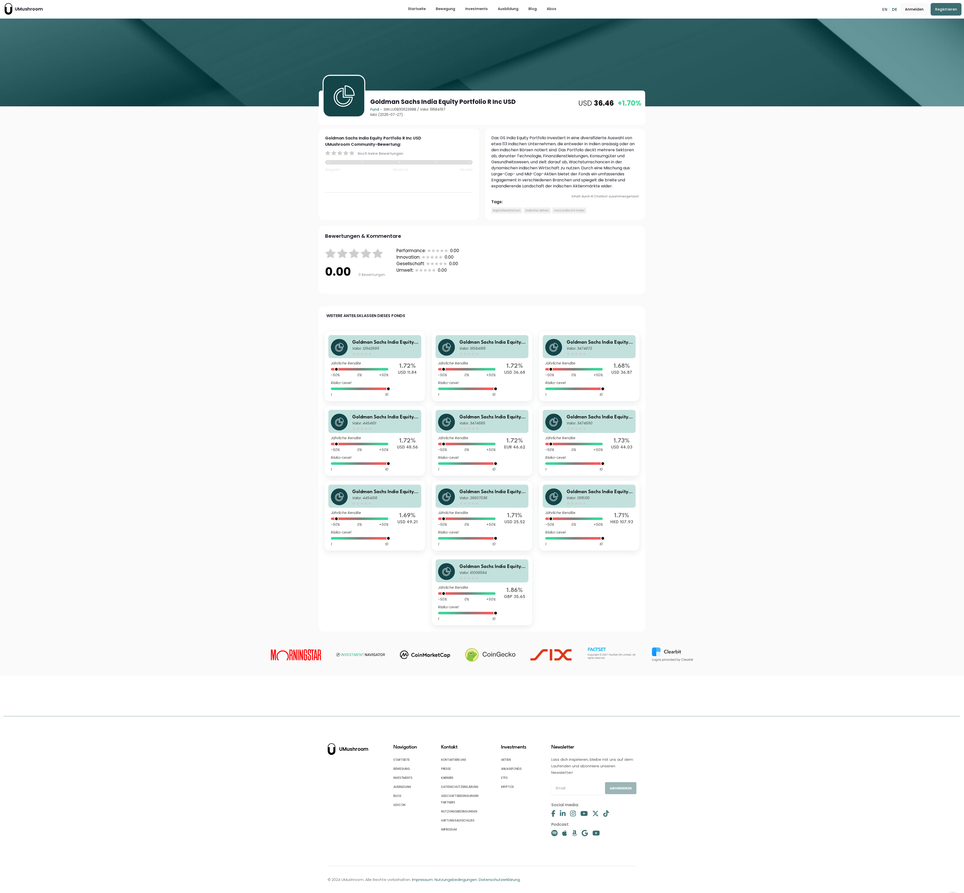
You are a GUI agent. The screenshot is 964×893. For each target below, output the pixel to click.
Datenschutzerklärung (499, 879)
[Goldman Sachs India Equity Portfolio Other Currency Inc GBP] (482, 590)
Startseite (417, 8)
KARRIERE (447, 778)
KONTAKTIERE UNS (453, 760)
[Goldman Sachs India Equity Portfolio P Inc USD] (375, 441)
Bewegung (445, 8)
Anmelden (914, 9)
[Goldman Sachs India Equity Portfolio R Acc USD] (482, 366)
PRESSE (446, 769)
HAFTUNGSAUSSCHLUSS (457, 820)
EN (884, 9)
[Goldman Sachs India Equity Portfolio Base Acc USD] (589, 366)
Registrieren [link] (946, 9)
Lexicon (399, 805)
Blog (532, 8)
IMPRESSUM (449, 829)
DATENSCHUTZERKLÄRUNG (459, 787)
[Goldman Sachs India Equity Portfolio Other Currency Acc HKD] (589, 516)
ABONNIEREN (621, 788)
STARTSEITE (401, 760)
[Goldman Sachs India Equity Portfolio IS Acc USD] (375, 366)
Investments (476, 8)
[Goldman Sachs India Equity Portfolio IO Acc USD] (482, 516)
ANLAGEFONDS (511, 769)
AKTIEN (506, 760)
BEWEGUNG (401, 769)
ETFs (504, 778)
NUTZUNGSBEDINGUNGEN (459, 811)
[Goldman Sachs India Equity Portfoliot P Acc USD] (375, 516)
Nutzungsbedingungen (456, 879)
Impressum (422, 879)
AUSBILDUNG (402, 787)
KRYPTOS (507, 787)
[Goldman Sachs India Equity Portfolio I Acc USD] (589, 441)
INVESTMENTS (402, 778)
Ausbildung (508, 8)
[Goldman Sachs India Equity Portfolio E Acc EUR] (482, 441)
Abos (551, 8)
